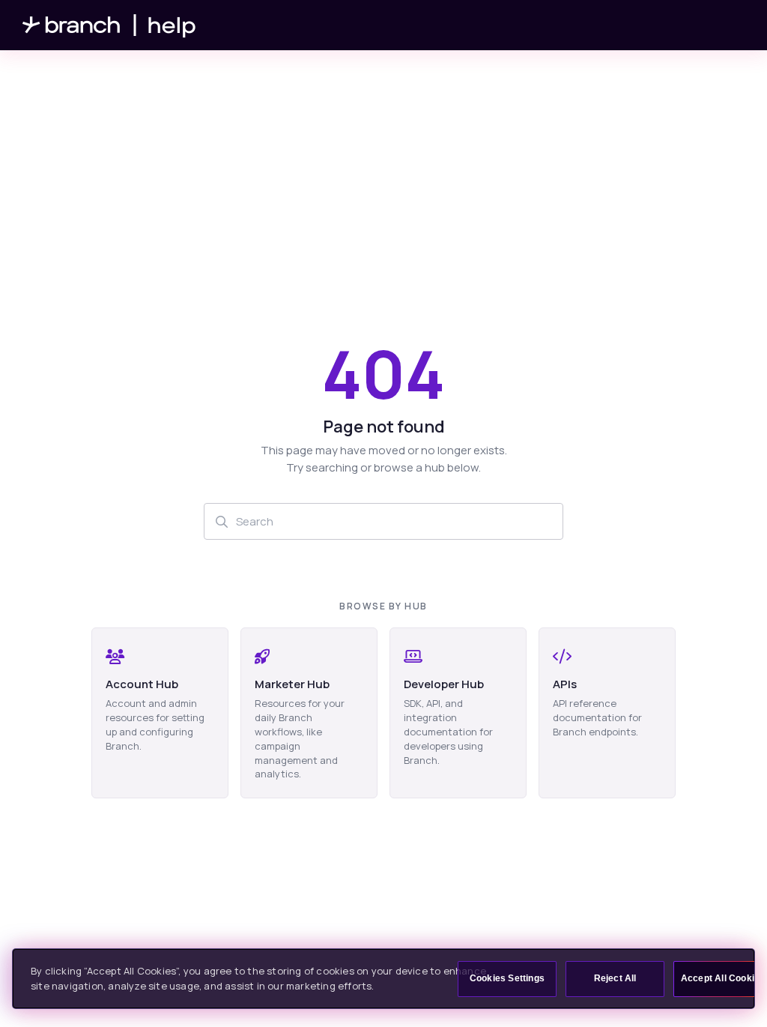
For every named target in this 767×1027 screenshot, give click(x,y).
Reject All (615, 978)
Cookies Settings (507, 978)
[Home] (109, 25)
